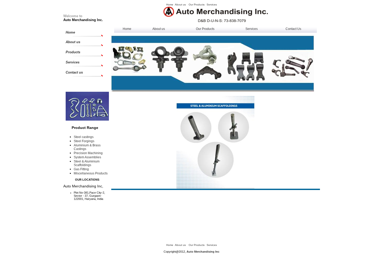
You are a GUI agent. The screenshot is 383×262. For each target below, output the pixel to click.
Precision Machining (88, 153)
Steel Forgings (84, 141)
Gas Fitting (81, 169)
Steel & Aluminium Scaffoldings (87, 163)
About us (158, 29)
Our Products (205, 29)
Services (251, 29)
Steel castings (84, 137)
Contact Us (293, 29)
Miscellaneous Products (91, 173)
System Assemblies (87, 157)
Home (127, 29)
